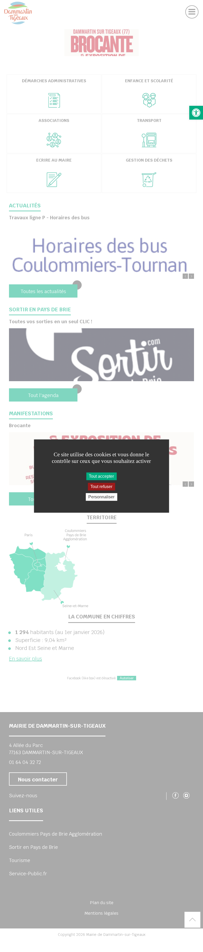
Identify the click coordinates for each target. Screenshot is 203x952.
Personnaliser (101, 497)
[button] (196, 113)
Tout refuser (101, 486)
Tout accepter (101, 476)
